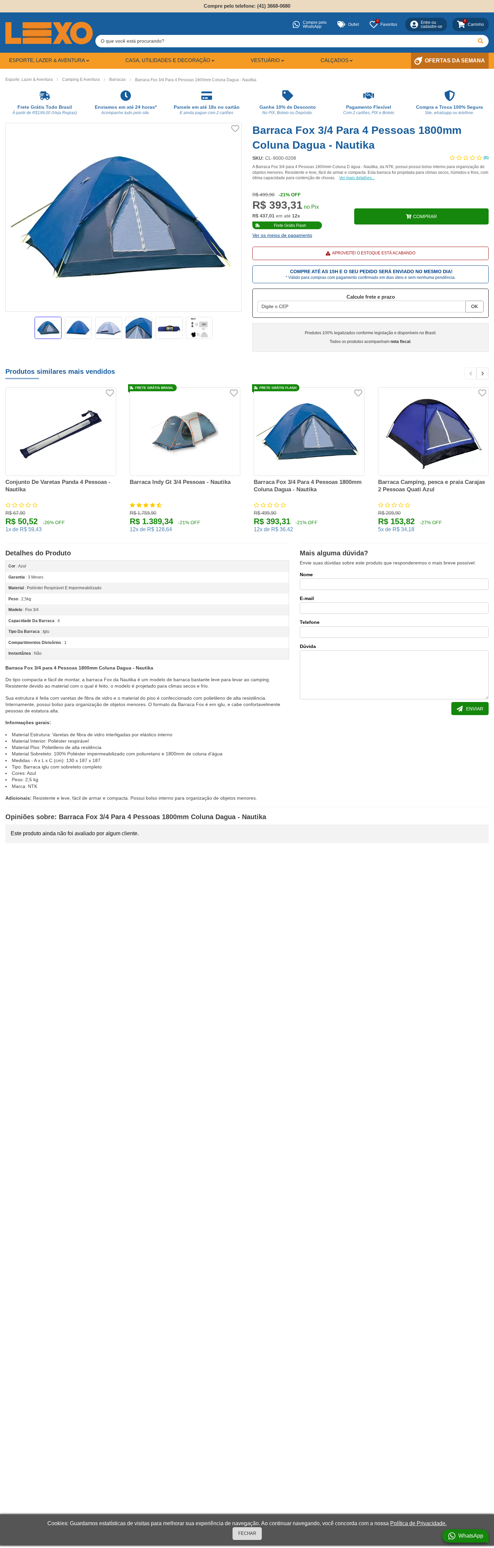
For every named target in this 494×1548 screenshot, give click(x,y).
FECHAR (247, 1533)
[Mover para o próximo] (483, 373)
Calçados (334, 60)
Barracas (117, 79)
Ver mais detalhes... (357, 178)
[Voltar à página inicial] (49, 33)
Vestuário (265, 60)
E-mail (307, 598)
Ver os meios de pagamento (282, 235)
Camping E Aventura (81, 79)
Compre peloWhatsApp (315, 24)
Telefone (310, 622)
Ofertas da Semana (455, 60)
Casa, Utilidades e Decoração (167, 60)
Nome (306, 574)
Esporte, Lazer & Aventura (47, 60)
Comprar (425, 216)
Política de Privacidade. (418, 1523)
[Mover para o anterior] (470, 373)
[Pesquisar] (480, 41)
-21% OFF (290, 194)
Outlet (353, 24)
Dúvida (308, 646)
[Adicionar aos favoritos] (235, 128)
